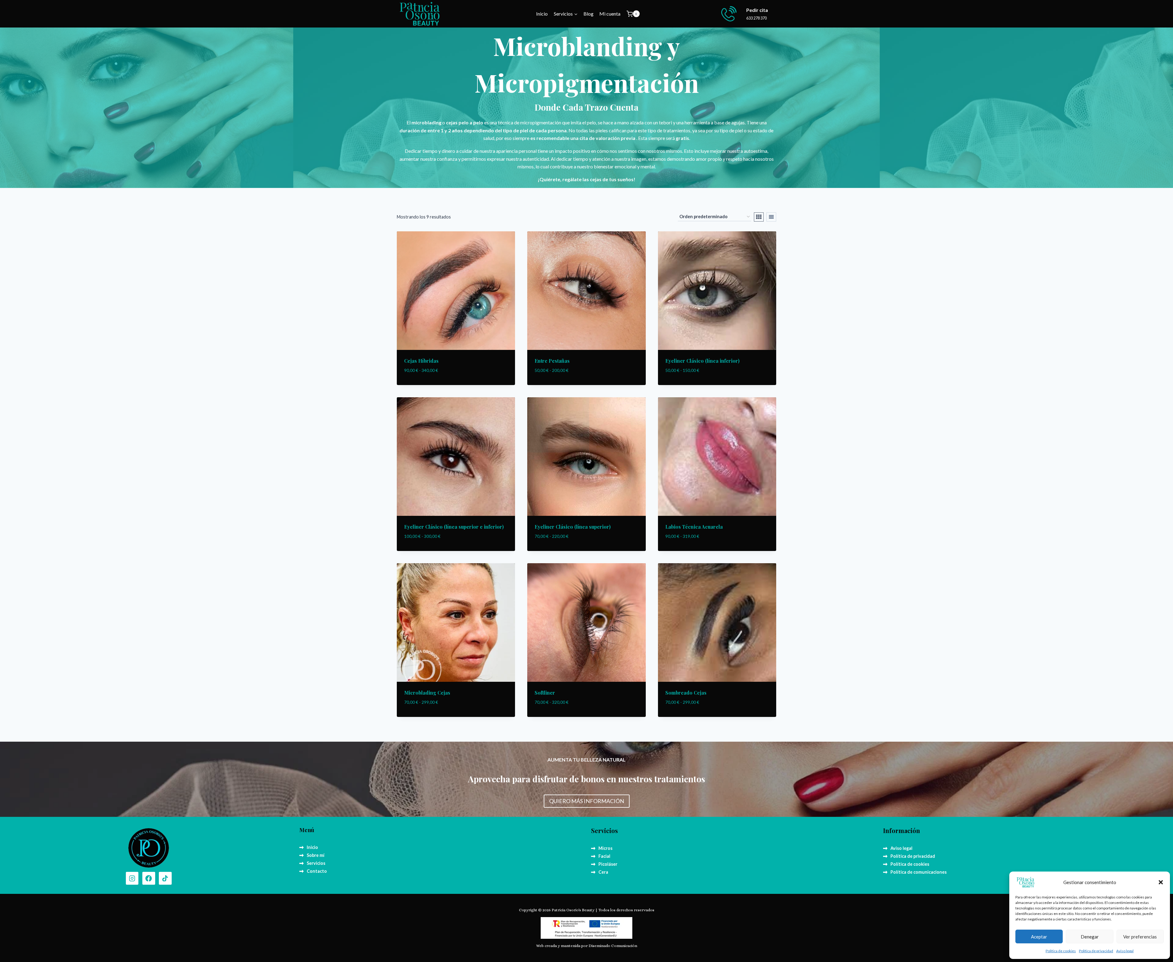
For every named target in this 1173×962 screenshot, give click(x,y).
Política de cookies (1061, 951)
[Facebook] (148, 878)
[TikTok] (165, 878)
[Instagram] (132, 878)
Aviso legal (1125, 951)
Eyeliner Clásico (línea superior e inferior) (454, 526)
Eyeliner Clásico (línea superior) (573, 526)
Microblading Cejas (427, 692)
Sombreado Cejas (686, 692)
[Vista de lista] (771, 217)
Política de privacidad (1096, 951)
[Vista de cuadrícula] (759, 217)
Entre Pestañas (552, 361)
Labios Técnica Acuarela (694, 526)
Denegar (1090, 936)
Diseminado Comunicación (613, 945)
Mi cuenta (609, 14)
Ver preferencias (1140, 936)
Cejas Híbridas (421, 361)
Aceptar (1039, 936)
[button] (1161, 882)
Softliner (545, 692)
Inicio (542, 14)
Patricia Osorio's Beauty (573, 910)
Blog (588, 14)
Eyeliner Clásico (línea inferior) (702, 361)
